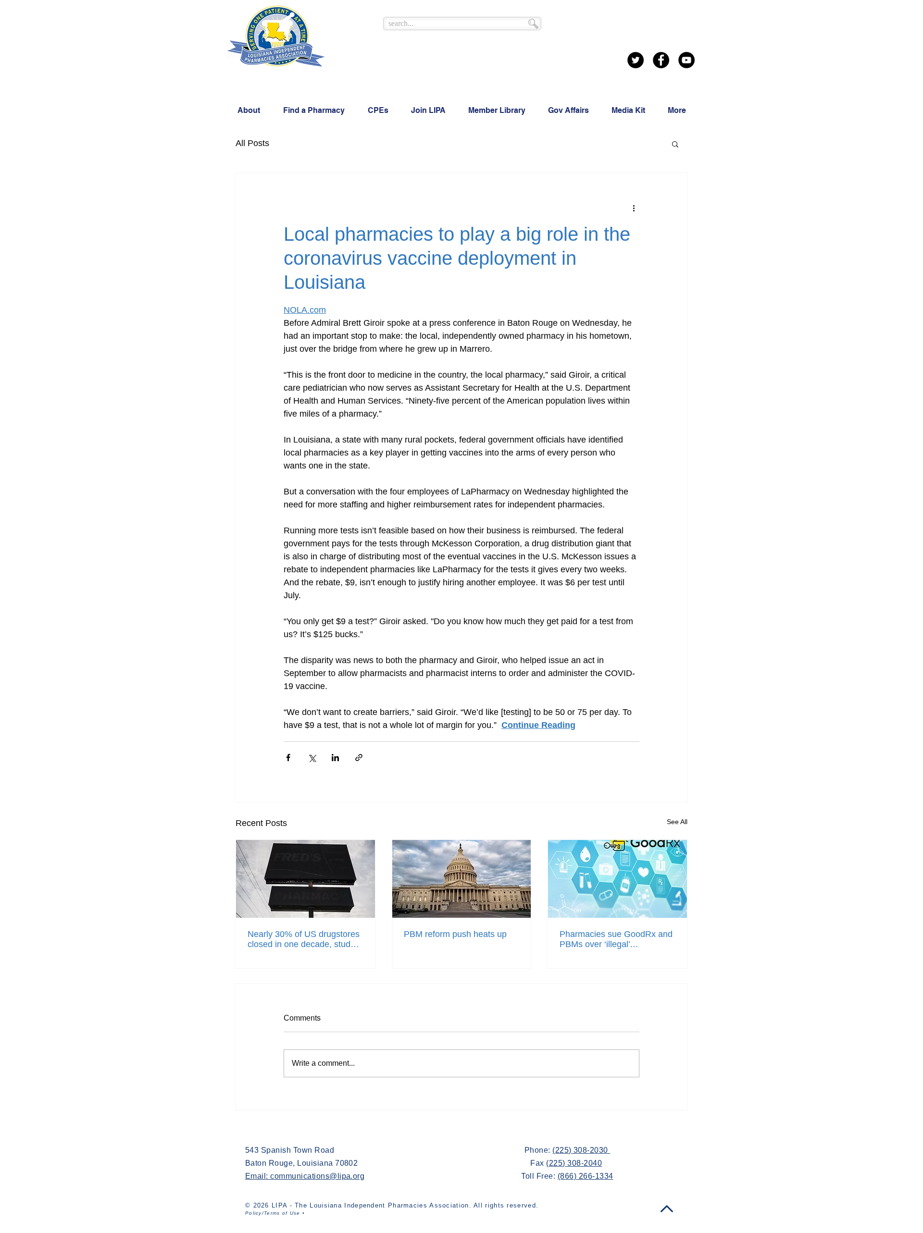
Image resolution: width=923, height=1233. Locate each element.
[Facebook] (661, 60)
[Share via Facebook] (288, 757)
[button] (675, 144)
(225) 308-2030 (581, 1150)
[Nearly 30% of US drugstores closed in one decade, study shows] (305, 879)
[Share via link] (358, 757)
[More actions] (633, 207)
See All (677, 822)
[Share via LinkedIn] (335, 757)
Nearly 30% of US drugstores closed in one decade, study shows (304, 939)
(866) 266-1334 (585, 1176)
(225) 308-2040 (574, 1163)
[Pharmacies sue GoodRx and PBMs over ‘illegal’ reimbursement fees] (617, 879)
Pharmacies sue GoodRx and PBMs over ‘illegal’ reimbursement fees (616, 939)
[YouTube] (686, 60)
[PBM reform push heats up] (461, 879)
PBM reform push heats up (455, 934)
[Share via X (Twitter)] (311, 757)
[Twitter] (635, 60)
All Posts (252, 143)
